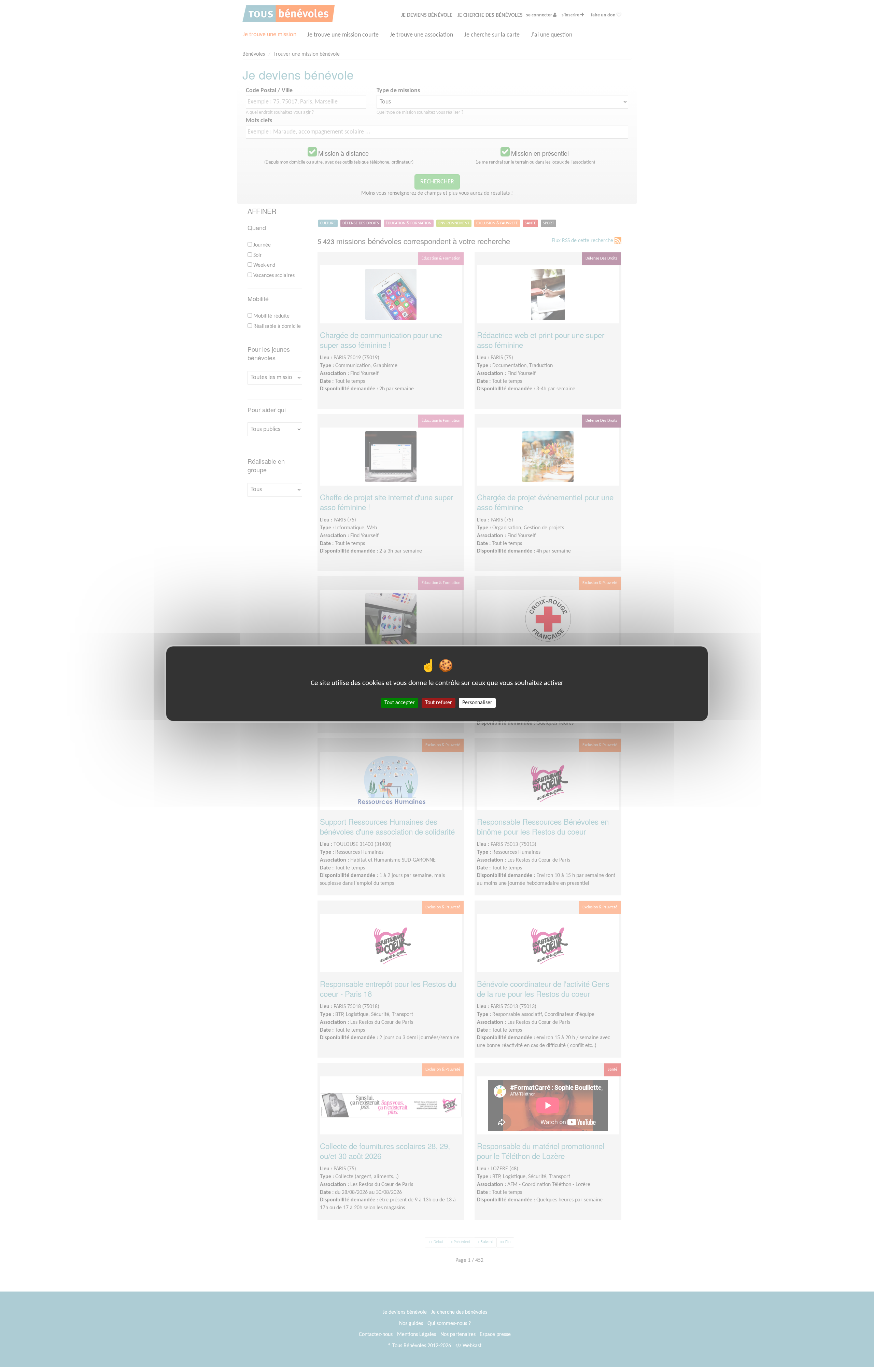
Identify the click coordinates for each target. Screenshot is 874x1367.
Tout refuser (438, 702)
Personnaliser (477, 702)
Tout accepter (399, 702)
